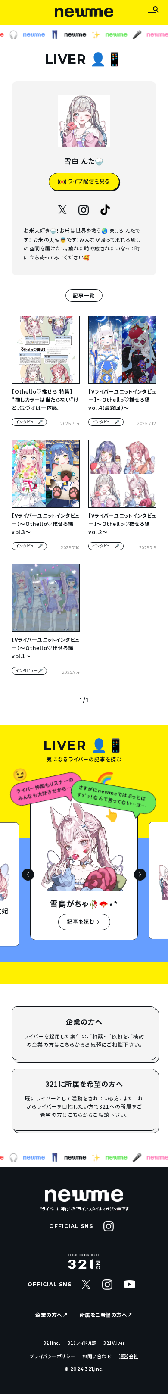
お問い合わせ (97, 1356)
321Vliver (114, 1343)
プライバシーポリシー (52, 1356)
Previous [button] (28, 875)
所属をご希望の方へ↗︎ (106, 1314)
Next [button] (140, 875)
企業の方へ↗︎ (51, 1314)
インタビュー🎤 (29, 422)
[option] (84, 874)
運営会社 (129, 1356)
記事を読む (81, 921)
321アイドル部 (82, 1343)
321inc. (52, 1343)
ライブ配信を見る (88, 180)
